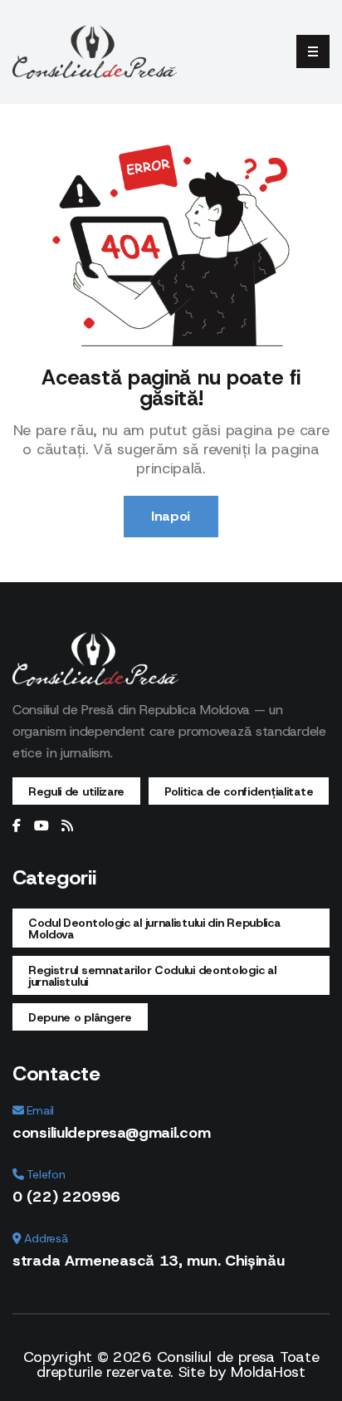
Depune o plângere (80, 1017)
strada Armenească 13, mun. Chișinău (148, 1261)
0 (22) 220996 (66, 1197)
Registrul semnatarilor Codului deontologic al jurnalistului (152, 976)
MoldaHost (268, 1372)
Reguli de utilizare (76, 791)
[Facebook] (16, 826)
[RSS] (67, 826)
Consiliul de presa (216, 1357)
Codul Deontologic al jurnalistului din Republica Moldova (154, 928)
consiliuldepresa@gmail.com (111, 1133)
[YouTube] (41, 826)
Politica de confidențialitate (238, 791)
